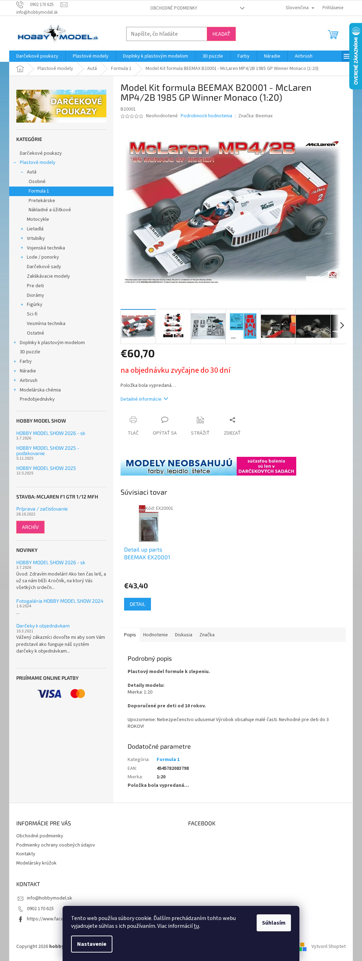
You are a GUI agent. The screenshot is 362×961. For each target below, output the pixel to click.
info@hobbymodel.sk (49, 898)
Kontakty (25, 853)
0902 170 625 (40, 908)
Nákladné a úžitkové (50, 209)
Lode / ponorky (43, 257)
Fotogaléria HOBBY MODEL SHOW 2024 (60, 600)
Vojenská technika (46, 248)
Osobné (37, 181)
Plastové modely (38, 162)
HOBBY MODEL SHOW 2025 (46, 468)
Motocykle (38, 219)
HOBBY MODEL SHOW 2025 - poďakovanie (47, 450)
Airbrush (28, 380)
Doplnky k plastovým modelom (52, 342)
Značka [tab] (207, 634)
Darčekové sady (44, 266)
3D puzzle (30, 351)
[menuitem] (37, 56)
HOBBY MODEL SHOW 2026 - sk (50, 433)
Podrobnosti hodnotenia (206, 116)
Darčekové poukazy (41, 153)
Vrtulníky (36, 238)
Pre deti (35, 285)
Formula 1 (39, 191)
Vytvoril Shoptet (328, 946)
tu (196, 926)
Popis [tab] (130, 634)
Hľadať (221, 34)
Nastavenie (91, 944)
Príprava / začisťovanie (42, 508)
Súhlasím (274, 923)
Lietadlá (35, 228)
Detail (137, 604)
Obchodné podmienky (173, 8)
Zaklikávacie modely (48, 276)
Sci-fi (32, 314)
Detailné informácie (141, 399)
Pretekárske (42, 200)
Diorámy (35, 295)
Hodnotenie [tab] (155, 634)
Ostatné (35, 333)
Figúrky (34, 304)
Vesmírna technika (46, 323)
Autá (31, 172)
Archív (30, 527)
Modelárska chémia (40, 390)
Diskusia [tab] (183, 634)
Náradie (28, 371)
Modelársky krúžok (36, 863)
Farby (26, 361)
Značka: (255, 115)
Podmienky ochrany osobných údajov (55, 845)
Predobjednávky (37, 399)
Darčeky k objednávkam (43, 625)
